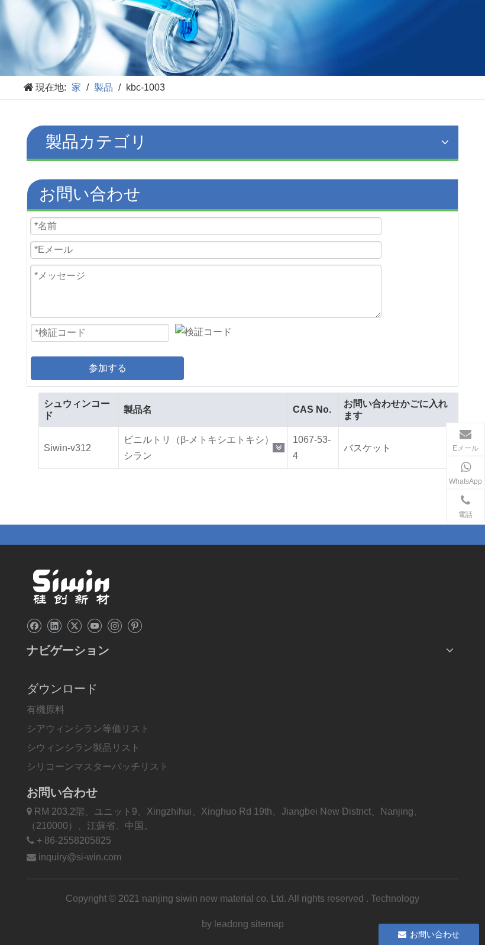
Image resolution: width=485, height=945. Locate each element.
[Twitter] (74, 625)
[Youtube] (94, 625)
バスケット (367, 448)
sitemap (267, 924)
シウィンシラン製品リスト (83, 747)
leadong (232, 924)
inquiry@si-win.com (79, 857)
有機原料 (45, 710)
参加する (108, 368)
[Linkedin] (54, 625)
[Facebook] (34, 625)
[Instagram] (114, 625)
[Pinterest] (134, 625)
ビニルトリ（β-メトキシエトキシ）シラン (199, 448)
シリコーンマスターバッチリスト (98, 766)
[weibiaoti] (71, 587)
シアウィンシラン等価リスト (88, 729)
